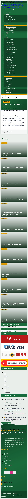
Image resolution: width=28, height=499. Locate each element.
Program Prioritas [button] (10, 88)
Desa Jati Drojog (10, 44)
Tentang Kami (9, 16)
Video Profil (9, 86)
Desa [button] (7, 37)
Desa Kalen (8, 45)
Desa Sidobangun (10, 64)
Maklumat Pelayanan (11, 27)
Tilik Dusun (8, 84)
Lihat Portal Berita (6, 423)
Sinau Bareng (9, 83)
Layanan (6, 456)
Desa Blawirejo (9, 41)
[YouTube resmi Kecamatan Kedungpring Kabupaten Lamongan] (14, 473)
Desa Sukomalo (10, 67)
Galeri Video (9, 78)
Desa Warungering (10, 73)
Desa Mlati (8, 59)
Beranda (8, 12)
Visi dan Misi (9, 17)
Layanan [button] (8, 24)
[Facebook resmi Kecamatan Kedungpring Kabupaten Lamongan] (8, 473)
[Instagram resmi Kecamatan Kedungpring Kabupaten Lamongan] (11, 473)
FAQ (7, 35)
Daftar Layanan (9, 30)
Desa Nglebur (9, 62)
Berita (5, 458)
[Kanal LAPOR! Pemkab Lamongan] (5, 473)
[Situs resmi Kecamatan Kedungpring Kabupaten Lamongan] (2, 473)
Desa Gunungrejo (10, 42)
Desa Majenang (10, 55)
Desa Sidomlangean (11, 65)
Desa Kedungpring (10, 50)
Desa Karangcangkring (11, 49)
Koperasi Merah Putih (11, 90)
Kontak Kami (9, 21)
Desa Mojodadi (9, 60)
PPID (7, 33)
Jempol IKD (8, 79)
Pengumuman (7, 460)
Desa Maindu (9, 54)
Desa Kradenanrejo (10, 52)
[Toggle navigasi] (13, 9)
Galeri (7, 23)
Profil (5, 455)
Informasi (4, 96)
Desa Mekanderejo (10, 57)
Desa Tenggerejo (10, 70)
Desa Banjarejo (9, 39)
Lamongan (8, 92)
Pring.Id (8, 81)
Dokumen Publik (10, 32)
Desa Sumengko (10, 68)
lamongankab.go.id (19, 1)
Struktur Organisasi (10, 19)
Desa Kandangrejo (10, 47)
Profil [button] (7, 14)
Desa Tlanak (9, 72)
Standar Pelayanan (10, 28)
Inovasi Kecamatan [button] (11, 75)
